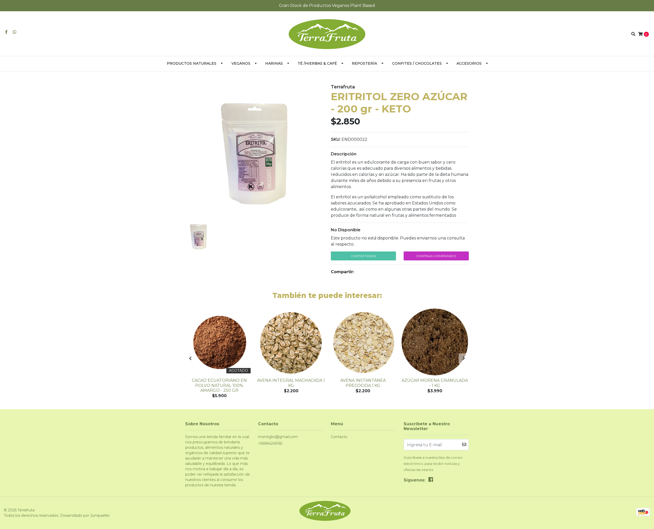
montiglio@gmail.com (278, 436)
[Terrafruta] (327, 33)
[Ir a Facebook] (6, 32)
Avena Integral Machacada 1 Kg (291, 383)
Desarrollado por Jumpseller (85, 515)
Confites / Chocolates (417, 63)
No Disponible (345, 229)
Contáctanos (363, 256)
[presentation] (190, 358)
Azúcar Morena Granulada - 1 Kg (435, 383)
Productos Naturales (191, 63)
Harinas (274, 63)
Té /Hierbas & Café (317, 63)
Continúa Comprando (436, 256)
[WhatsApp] (14, 32)
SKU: (336, 139)
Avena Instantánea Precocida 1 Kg (363, 383)
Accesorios (469, 63)
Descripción (343, 154)
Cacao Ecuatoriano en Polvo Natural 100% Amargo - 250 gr (219, 385)
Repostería (364, 63)
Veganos (240, 63)
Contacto (339, 436)
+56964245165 (270, 443)
